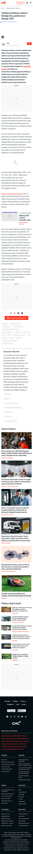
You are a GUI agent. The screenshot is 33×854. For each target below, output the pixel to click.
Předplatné (10, 704)
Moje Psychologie (6, 736)
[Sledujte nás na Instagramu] (18, 716)
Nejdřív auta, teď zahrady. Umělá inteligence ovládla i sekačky (21, 656)
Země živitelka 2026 (23, 825)
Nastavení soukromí (10, 846)
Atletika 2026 (22, 801)
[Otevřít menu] (30, 2)
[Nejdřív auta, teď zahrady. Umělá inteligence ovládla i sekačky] (7, 657)
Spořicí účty (21, 816)
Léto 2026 (21, 755)
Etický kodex (7, 850)
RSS (17, 704)
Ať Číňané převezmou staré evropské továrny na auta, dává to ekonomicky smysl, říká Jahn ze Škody (16, 481)
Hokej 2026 (21, 794)
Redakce (15, 701)
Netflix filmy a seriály (6, 825)
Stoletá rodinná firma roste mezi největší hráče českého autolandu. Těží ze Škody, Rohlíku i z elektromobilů (22, 627)
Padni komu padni (6, 798)
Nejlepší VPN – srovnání (7, 823)
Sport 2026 (22, 785)
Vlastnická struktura (22, 846)
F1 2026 (20, 799)
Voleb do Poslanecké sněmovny (12, 194)
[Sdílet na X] (14, 313)
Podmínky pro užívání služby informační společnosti (16, 842)
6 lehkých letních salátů (24, 779)
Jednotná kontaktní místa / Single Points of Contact (16, 848)
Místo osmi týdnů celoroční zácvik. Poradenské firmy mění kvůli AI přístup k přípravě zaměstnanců (15, 510)
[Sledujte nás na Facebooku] (14, 716)
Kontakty (7, 701)
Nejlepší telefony (5, 816)
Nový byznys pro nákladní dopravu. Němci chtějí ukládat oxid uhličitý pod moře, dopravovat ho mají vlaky (16, 453)
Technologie (5, 809)
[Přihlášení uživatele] (27, 2)
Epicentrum (4, 759)
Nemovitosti (10, 741)
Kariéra (24, 704)
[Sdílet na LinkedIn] (22, 313)
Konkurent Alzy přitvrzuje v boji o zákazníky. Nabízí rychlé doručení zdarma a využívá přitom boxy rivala (15, 538)
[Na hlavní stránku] (3, 2)
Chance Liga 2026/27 (9, 749)
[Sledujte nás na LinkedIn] (7, 716)
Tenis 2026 (21, 797)
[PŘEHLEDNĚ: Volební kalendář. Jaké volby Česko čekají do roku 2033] (9, 218)
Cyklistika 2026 (22, 804)
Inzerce (23, 701)
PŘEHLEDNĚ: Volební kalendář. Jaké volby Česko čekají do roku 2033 (24, 218)
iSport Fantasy (10, 738)
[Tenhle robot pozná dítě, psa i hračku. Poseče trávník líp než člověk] (16, 583)
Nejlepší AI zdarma (6, 818)
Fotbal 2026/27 (22, 792)
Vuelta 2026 (20, 749)
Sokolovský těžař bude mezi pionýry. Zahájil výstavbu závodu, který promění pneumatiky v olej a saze (20, 618)
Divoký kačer (4, 803)
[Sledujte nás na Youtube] (22, 716)
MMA (20, 790)
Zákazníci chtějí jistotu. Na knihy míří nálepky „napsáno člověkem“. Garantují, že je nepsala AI (22, 609)
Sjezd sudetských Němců (7, 794)
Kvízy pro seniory (5, 766)
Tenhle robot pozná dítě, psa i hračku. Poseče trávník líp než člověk (16, 595)
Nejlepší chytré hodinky (7, 821)
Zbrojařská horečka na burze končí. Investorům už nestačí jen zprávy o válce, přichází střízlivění (15, 567)
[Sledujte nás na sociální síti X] (11, 716)
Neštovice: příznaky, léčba (7, 762)
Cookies (27, 844)
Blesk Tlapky (16, 736)
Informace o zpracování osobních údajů (13, 844)
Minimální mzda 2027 (24, 823)
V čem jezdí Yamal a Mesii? (7, 764)
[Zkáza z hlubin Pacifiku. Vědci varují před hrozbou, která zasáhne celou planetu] (6, 647)
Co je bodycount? (5, 771)
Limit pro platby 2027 (24, 818)
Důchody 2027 (22, 821)
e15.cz (2, 8)
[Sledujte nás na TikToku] (25, 716)
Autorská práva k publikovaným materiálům (16, 840)
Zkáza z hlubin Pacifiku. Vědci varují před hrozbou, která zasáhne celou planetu (21, 646)
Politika (3, 785)
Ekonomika (22, 809)
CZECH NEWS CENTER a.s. (22, 832)
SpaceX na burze (5, 814)
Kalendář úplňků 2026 (6, 769)
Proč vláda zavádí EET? (7, 796)
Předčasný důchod (23, 814)
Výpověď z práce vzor (6, 801)
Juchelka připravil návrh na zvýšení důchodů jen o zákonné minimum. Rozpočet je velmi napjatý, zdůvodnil (21, 636)
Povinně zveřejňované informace (20, 850)
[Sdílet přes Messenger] (18, 313)
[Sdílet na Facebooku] (11, 313)
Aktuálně (4, 755)
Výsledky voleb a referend (13, 8)
